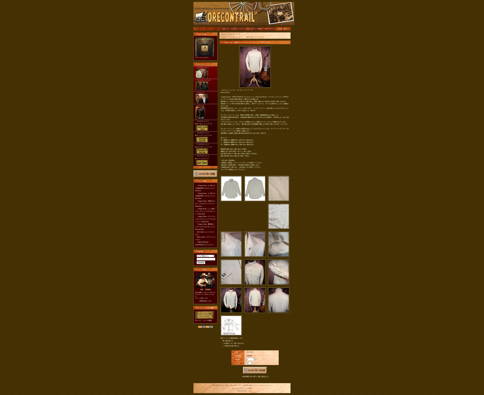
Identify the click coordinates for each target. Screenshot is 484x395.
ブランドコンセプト (202, 58)
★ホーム (225, 28)
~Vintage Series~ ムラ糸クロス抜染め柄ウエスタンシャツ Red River (205, 188)
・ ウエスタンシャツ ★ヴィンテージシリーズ (205, 134)
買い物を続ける (228, 341)
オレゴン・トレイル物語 (203, 320)
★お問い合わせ (282, 28)
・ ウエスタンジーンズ (202, 80)
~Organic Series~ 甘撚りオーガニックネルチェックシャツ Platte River (205, 203)
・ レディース (199, 105)
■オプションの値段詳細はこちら (232, 338)
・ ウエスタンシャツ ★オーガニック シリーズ (205, 122)
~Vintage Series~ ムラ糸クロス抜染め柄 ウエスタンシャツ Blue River (205, 195)
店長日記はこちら (205, 301)
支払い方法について (235, 385)
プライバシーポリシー (265, 385)
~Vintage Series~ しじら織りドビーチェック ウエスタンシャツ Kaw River (205, 211)
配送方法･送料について (250, 385)
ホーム (223, 34)
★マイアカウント (269, 28)
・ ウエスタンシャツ (202, 67)
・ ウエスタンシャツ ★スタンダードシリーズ (205, 146)
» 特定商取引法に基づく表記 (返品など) (255, 376)
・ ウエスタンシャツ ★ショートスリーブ (205, 157)
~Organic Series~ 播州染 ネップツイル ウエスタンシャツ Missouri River (205, 226)
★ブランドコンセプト (237, 28)
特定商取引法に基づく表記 (220, 385)
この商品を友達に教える (231, 346)
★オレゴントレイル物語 (254, 28)
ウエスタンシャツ (234, 34)
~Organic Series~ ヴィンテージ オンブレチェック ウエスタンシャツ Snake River (205, 219)
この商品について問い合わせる (233, 343)
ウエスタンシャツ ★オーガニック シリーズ (245, 37)
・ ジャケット (199, 92)
